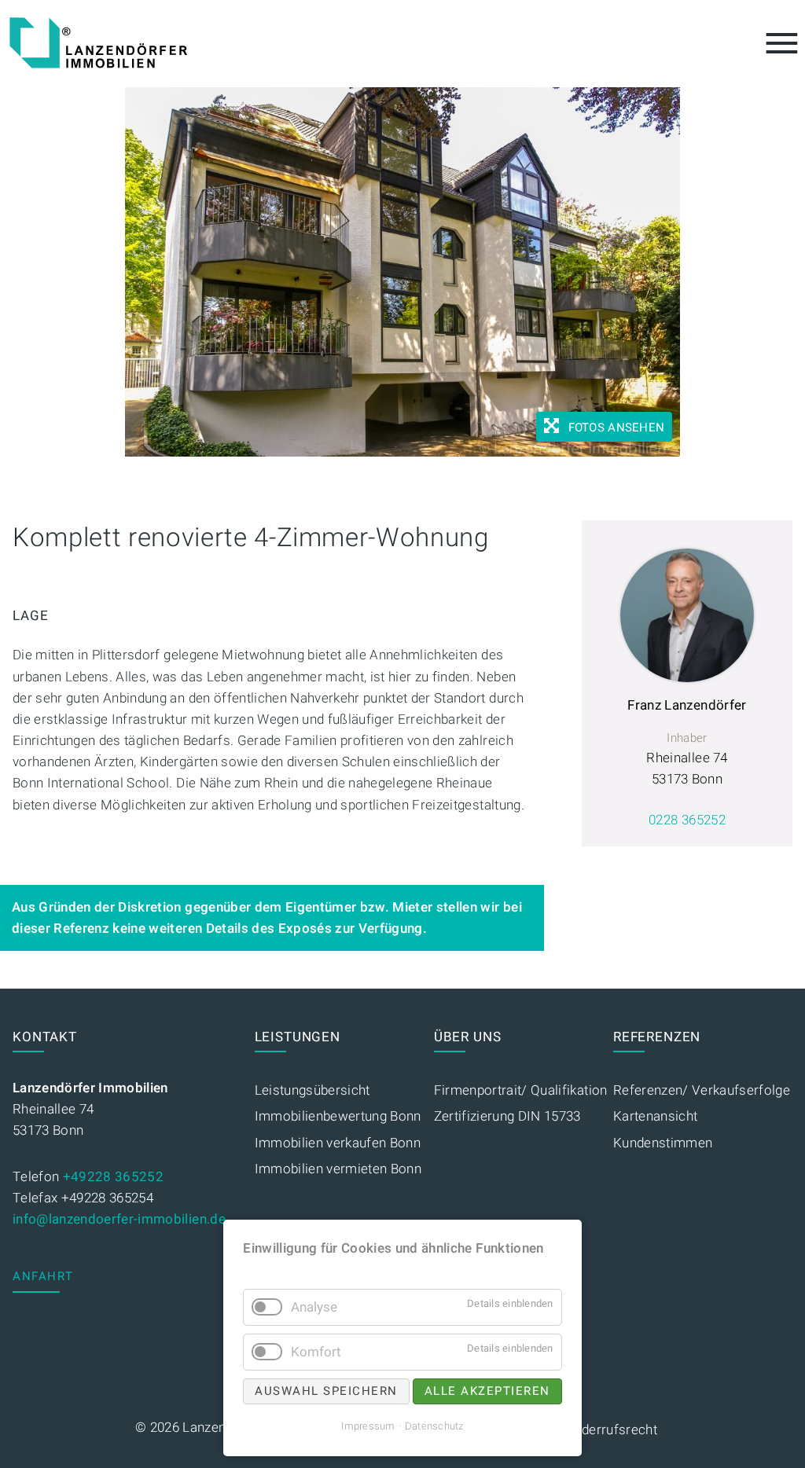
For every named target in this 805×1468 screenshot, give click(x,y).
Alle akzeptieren (487, 1391)
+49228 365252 (113, 1177)
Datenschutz (434, 1425)
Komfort (316, 1352)
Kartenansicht (655, 1116)
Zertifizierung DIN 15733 (507, 1116)
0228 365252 (687, 820)
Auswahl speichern (326, 1391)
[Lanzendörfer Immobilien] (98, 43)
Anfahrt (43, 1276)
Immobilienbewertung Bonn (338, 1116)
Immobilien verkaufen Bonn (338, 1143)
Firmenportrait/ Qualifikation (521, 1090)
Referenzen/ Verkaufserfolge (701, 1090)
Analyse (314, 1307)
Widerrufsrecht (611, 1430)
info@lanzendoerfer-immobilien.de (119, 1219)
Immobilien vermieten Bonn (338, 1169)
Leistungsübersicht (312, 1090)
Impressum (368, 1425)
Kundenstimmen (662, 1143)
